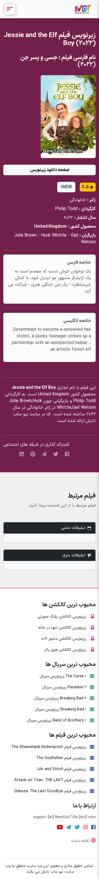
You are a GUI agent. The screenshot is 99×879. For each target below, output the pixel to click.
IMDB (66, 187)
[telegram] (44, 454)
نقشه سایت (80, 841)
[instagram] (85, 827)
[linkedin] (21, 454)
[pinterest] (32, 454)
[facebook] (67, 454)
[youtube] (60, 827)
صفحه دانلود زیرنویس (49, 170)
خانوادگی (78, 200)
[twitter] (55, 454)
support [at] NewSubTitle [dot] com (64, 817)
